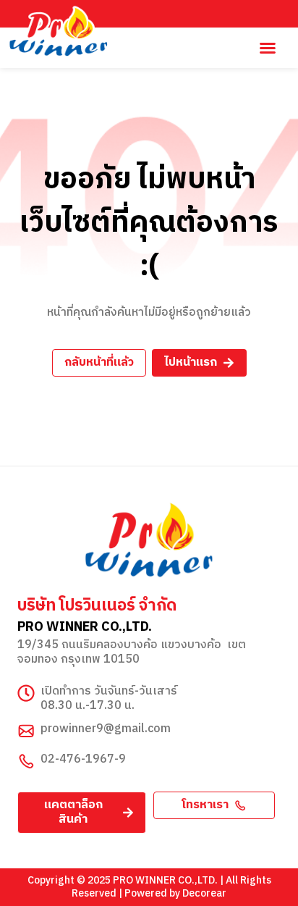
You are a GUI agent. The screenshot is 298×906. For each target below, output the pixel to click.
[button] (268, 48)
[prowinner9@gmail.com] (26, 730)
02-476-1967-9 (83, 759)
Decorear (204, 893)
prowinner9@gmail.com (106, 729)
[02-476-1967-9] (26, 761)
